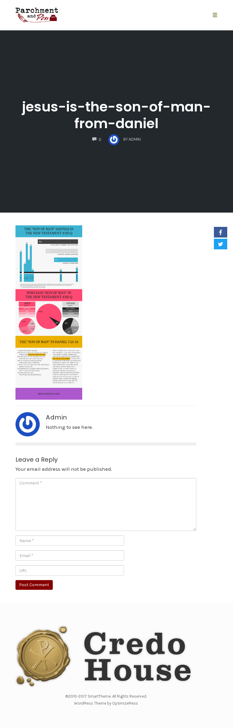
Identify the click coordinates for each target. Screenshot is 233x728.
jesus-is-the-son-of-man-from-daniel (116, 115)
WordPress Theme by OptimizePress (106, 703)
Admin (56, 417)
